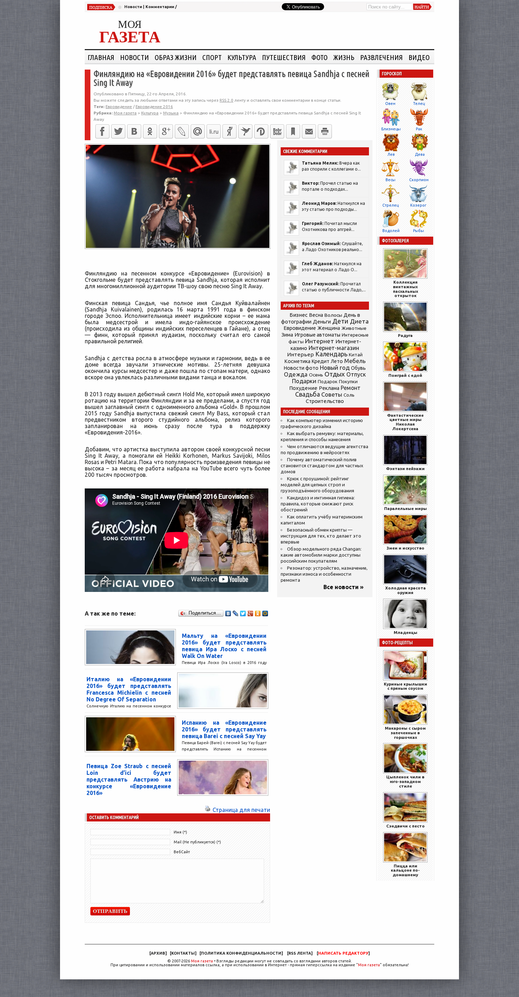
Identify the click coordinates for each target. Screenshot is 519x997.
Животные (353, 328)
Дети (340, 321)
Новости (133, 7)
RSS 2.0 (226, 100)
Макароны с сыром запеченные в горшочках (405, 733)
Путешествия (284, 57)
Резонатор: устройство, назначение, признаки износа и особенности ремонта (324, 574)
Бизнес (299, 315)
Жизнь (343, 57)
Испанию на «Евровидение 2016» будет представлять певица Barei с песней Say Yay (224, 729)
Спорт (212, 57)
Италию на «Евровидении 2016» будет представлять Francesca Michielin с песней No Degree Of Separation (128, 689)
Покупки (348, 381)
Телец (419, 103)
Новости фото (301, 368)
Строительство (325, 401)
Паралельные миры (405, 508)
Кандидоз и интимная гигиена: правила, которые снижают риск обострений (318, 503)
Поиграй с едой (405, 375)
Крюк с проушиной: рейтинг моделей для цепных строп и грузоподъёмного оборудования (317, 484)
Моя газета (202, 961)
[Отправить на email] (309, 131)
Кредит (320, 361)
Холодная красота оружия (405, 590)
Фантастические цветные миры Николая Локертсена (405, 422)
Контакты (183, 953)
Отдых (334, 374)
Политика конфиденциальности (241, 953)
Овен (390, 103)
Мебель (355, 361)
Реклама (329, 388)
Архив (158, 953)
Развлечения (381, 57)
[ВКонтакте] (134, 131)
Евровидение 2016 (154, 106)
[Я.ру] (229, 131)
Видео (419, 57)
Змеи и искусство (405, 548)
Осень (316, 375)
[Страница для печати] (207, 810)
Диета (359, 321)
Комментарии (159, 7)
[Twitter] (118, 131)
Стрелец (390, 205)
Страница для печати (241, 810)
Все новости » (343, 587)
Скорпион (419, 180)
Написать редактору (343, 953)
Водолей (391, 231)
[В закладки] (293, 131)
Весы (390, 180)
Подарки (304, 381)
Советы (331, 394)
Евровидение (119, 106)
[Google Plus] (250, 613)
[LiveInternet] (214, 131)
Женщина (328, 328)
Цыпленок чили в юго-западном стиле (405, 781)
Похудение (303, 388)
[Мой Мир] (265, 613)
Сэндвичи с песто (405, 826)
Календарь (331, 353)
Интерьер (300, 354)
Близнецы (391, 129)
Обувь (358, 368)
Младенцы (405, 632)
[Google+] (166, 131)
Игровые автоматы (317, 335)
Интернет (319, 341)
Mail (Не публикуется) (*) (197, 842)
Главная (101, 57)
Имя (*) (180, 832)
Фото (319, 57)
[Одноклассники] (150, 131)
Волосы (333, 315)
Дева (420, 154)
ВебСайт (182, 852)
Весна (316, 315)
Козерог (418, 205)
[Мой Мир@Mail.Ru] (198, 131)
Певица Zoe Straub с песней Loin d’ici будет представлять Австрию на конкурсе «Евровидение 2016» (128, 779)
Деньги (322, 322)
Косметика (297, 361)
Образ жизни (176, 57)
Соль (349, 395)
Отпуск (356, 374)
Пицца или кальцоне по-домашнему (405, 870)
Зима (287, 335)
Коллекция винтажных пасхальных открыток (405, 289)
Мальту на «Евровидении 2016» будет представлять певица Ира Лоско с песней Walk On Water (224, 646)
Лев (391, 154)
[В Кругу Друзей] (261, 131)
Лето (337, 361)
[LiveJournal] (182, 131)
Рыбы (418, 231)
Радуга (405, 335)
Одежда (296, 374)
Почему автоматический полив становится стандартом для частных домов (322, 465)
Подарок (328, 381)
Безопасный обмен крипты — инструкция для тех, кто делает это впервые (321, 536)
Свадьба (307, 394)
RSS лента (299, 953)
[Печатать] (325, 131)
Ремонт (350, 388)
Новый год (335, 367)
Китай (356, 354)
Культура (241, 57)
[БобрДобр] (277, 131)
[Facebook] (102, 131)
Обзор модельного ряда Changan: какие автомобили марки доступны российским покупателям (321, 555)
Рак (419, 129)
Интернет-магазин (334, 348)
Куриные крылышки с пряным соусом (405, 686)
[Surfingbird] (245, 131)
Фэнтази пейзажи (405, 468)
